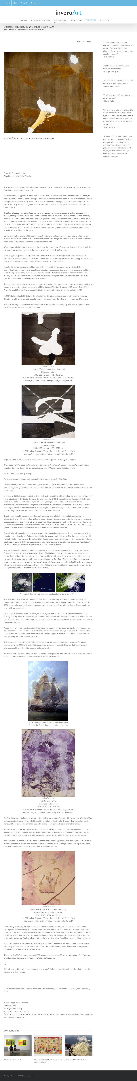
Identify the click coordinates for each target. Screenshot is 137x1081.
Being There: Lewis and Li (14, 1059)
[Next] (90, 1049)
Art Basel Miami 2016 (73, 1059)
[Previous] (6, 1049)
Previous (80, 41)
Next (89, 41)
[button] (113, 20)
